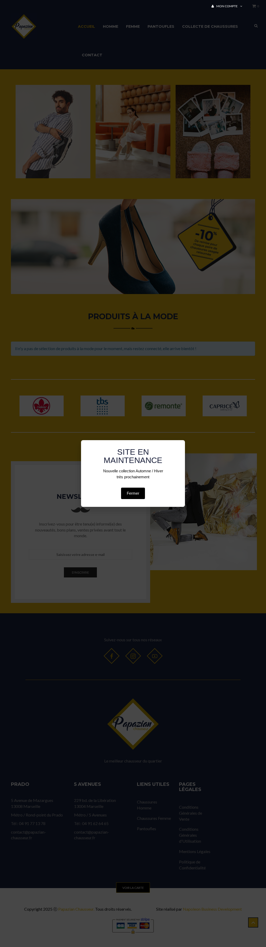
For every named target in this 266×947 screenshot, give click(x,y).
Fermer (133, 493)
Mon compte (227, 6)
